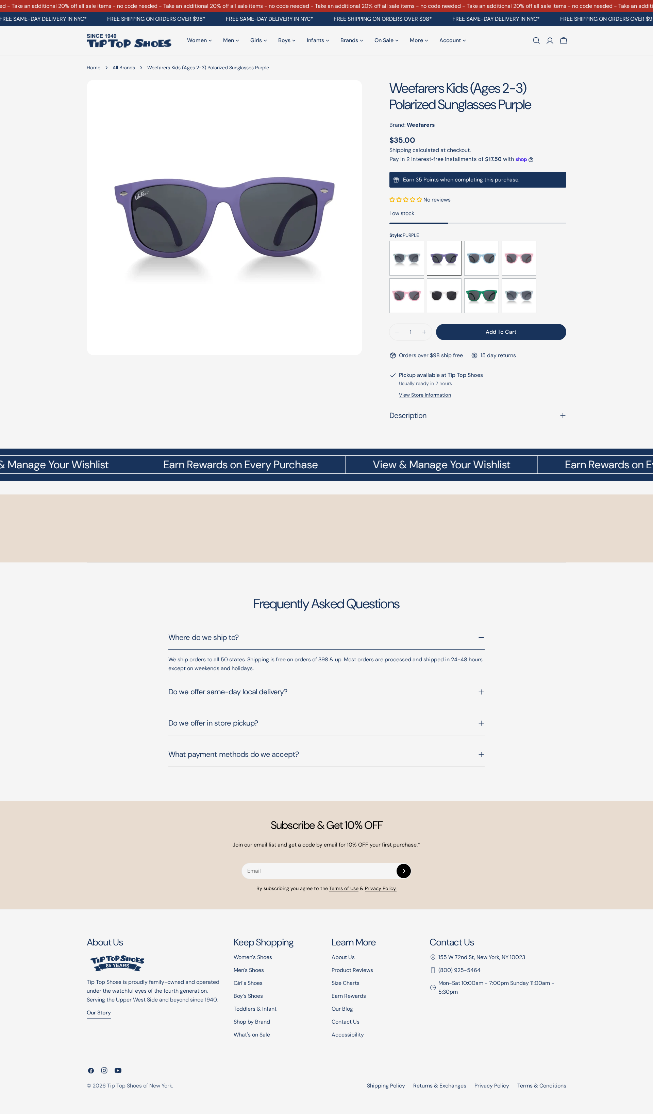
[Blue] (481, 258)
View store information (425, 395)
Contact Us (345, 1021)
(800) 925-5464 (459, 970)
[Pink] (519, 258)
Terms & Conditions (541, 1085)
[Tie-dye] (406, 258)
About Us (343, 957)
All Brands (124, 68)
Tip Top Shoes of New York (139, 1085)
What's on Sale (252, 1034)
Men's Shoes (249, 970)
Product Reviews (352, 970)
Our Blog (342, 1008)
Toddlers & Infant (255, 1008)
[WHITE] (444, 295)
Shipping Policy (386, 1085)
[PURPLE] (444, 258)
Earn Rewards (349, 995)
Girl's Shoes (248, 983)
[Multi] (519, 295)
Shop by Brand (252, 1021)
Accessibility (348, 1034)
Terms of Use (343, 888)
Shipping (400, 150)
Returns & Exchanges (439, 1085)
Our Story (99, 1012)
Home (93, 68)
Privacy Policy (491, 1085)
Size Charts (345, 983)
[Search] (536, 40)
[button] (406, 199)
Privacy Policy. (381, 888)
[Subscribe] (404, 871)
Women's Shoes (253, 957)
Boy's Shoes (248, 995)
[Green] (481, 295)
